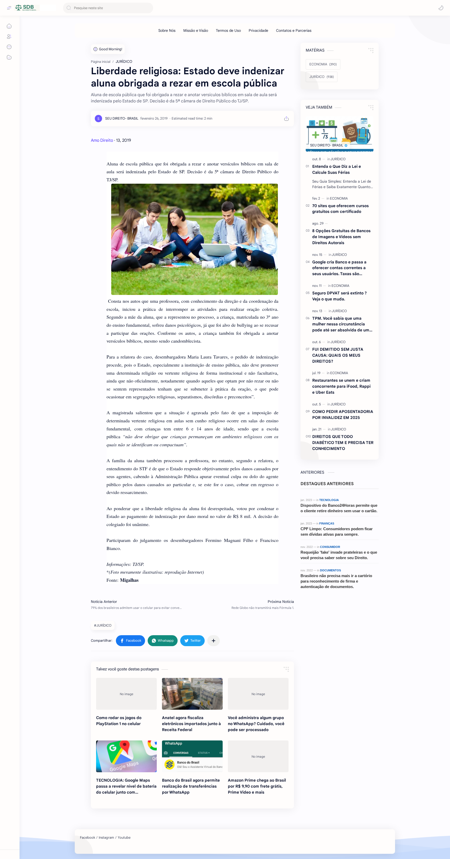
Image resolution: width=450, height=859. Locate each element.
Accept (47, 841)
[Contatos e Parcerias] (293, 30)
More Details (94, 841)
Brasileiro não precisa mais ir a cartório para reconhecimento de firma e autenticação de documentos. (336, 581)
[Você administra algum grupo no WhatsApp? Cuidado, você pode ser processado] (258, 694)
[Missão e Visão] (195, 30)
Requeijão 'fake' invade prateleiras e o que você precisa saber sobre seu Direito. (339, 555)
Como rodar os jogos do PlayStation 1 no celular (118, 720)
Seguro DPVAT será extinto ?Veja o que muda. (339, 296)
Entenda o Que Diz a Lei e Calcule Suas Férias (336, 169)
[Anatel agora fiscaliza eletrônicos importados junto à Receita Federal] (192, 694)
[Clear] (148, 8)
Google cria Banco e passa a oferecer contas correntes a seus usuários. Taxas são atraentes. (339, 268)
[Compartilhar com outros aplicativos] (213, 640)
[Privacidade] (258, 30)
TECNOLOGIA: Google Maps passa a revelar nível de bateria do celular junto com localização (126, 786)
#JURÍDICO (102, 625)
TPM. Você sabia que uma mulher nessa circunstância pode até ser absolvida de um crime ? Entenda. (340, 324)
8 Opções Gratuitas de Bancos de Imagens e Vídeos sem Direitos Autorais (341, 236)
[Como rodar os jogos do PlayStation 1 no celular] (126, 694)
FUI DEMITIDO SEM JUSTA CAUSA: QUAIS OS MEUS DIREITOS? (337, 355)
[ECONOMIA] (339, 198)
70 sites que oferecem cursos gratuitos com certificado (340, 208)
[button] (441, 8)
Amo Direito (102, 140)
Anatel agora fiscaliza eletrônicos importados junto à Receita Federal (191, 723)
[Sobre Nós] (167, 30)
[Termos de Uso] (228, 30)
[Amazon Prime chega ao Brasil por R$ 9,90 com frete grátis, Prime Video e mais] (258, 756)
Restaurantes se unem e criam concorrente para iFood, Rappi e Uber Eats (341, 386)
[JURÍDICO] (338, 159)
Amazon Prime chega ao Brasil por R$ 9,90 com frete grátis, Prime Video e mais (257, 786)
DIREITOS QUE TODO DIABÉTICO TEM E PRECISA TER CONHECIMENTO (342, 442)
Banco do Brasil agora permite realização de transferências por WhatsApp (191, 786)
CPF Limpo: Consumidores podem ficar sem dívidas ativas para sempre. (337, 531)
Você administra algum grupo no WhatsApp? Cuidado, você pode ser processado (256, 723)
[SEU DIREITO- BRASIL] (121, 118)
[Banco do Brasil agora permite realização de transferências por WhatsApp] (192, 756)
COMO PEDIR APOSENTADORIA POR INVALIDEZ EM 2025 (342, 414)
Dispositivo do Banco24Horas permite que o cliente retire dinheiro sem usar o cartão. (339, 508)
